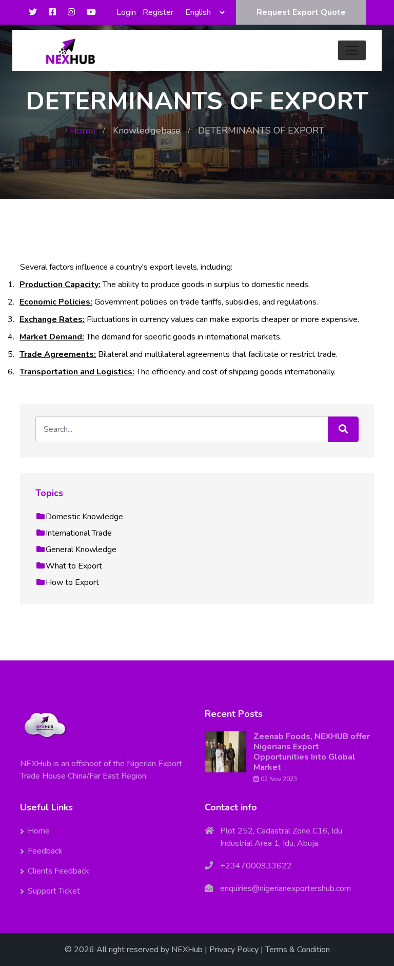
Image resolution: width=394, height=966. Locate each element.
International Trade (79, 533)
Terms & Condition (297, 949)
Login (126, 12)
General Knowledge (81, 549)
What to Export (74, 566)
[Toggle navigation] (352, 50)
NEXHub (187, 949)
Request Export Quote (301, 12)
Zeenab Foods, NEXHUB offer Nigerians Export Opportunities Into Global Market (311, 752)
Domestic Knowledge (84, 516)
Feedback (45, 851)
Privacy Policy (234, 949)
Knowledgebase (147, 130)
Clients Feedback (58, 871)
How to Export (72, 582)
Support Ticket (54, 891)
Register (158, 12)
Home (82, 130)
